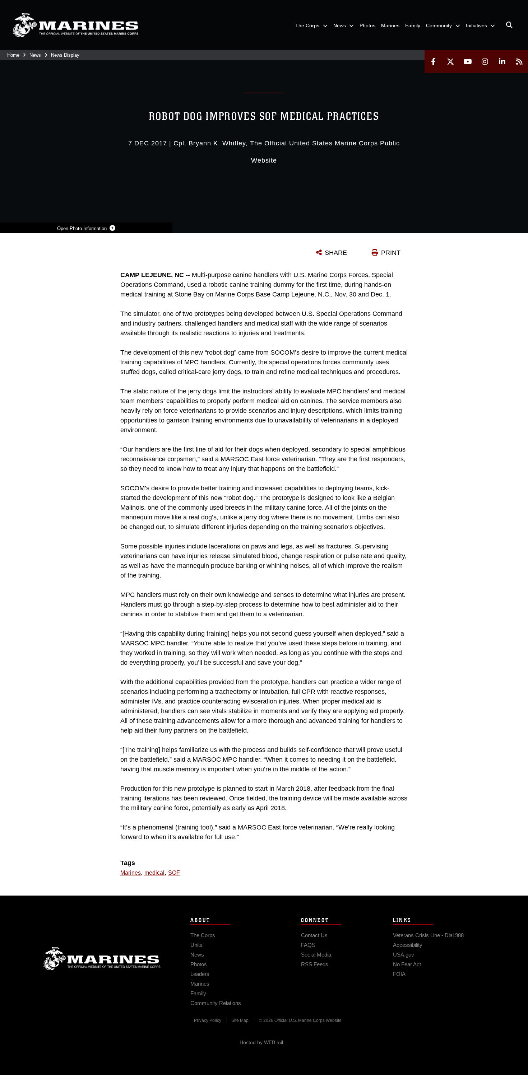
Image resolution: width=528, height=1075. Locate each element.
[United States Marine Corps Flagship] (75, 25)
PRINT (390, 252)
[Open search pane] (509, 25)
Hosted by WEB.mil (261, 1042)
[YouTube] (467, 61)
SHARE (336, 252)
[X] (450, 61)
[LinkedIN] (502, 61)
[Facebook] (433, 61)
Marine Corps (102, 959)
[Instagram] (485, 61)
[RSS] (519, 61)
